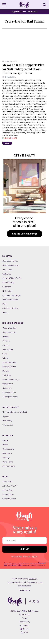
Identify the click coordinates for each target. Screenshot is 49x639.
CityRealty (33, 579)
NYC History (7, 291)
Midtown (6, 341)
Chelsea (5, 345)
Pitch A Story (7, 490)
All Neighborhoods (10, 397)
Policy (4, 304)
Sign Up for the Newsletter (24, 12)
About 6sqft (7, 482)
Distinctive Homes (10, 261)
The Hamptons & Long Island (14, 412)
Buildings (6, 458)
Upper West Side (9, 328)
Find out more (9, 138)
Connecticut (7, 425)
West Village (7, 349)
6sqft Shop (6, 274)
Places (5, 445)
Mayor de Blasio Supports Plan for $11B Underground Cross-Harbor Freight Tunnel (23, 69)
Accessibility (24, 625)
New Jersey (7, 421)
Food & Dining (8, 282)
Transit (7, 143)
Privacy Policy (16, 565)
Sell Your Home (8, 466)
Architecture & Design (11, 295)
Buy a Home (7, 462)
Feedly (26, 629)
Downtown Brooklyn (11, 379)
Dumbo (5, 371)
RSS (26, 632)
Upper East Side (9, 332)
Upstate (5, 416)
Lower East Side (9, 362)
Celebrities (6, 287)
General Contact (9, 499)
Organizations (8, 449)
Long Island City (9, 392)
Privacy (25, 618)
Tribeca (5, 358)
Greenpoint (7, 388)
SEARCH (45, 4)
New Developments (10, 265)
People (5, 440)
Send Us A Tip (8, 494)
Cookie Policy (24, 622)
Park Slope (6, 375)
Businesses (7, 453)
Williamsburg (7, 384)
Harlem (5, 337)
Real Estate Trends (10, 300)
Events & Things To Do (11, 278)
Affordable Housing (10, 308)
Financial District (9, 367)
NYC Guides (7, 270)
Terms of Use (24, 614)
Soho (4, 354)
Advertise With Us (9, 486)
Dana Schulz (10, 77)
